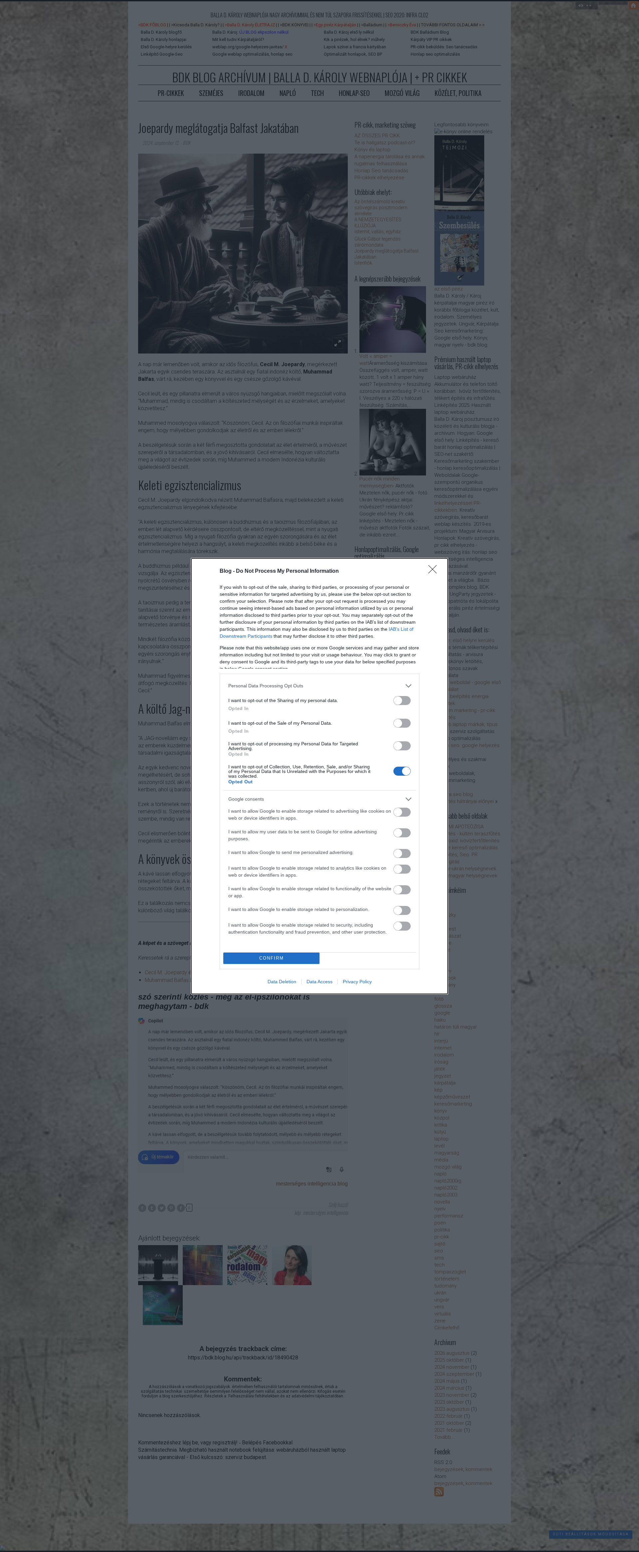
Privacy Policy (357, 981)
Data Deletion (282, 981)
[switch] (402, 700)
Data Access (319, 981)
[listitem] (319, 685)
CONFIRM (271, 958)
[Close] (434, 571)
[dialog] (319, 776)
